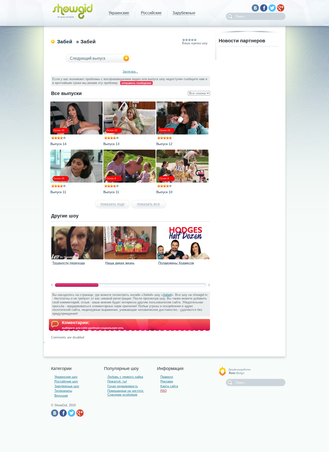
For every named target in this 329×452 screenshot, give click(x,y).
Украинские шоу (66, 377)
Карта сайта (169, 386)
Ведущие (61, 395)
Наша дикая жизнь (119, 263)
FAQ (163, 391)
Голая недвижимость (122, 386)
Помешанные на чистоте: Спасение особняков (125, 392)
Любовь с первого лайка (125, 377)
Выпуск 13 (111, 144)
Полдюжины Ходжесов (176, 263)
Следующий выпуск (87, 58)
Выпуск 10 (164, 192)
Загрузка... (130, 71)
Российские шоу (66, 381)
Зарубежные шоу (66, 386)
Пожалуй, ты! (117, 381)
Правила (166, 377)
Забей (64, 41)
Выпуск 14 (58, 144)
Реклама (166, 381)
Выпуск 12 (164, 144)
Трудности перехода (68, 263)
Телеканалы (63, 391)
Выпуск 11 (58, 192)
